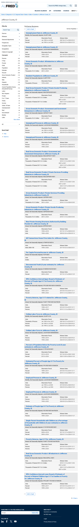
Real (3, 110)
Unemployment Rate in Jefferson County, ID (42, 33)
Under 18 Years (6, 105)
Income (4, 103)
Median (4, 115)
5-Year (3, 61)
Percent (4, 72)
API (50, 11)
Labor (3, 117)
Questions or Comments (50, 512)
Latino (3, 91)
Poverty (4, 63)
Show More (17, 119)
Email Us (6, 136)
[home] (10, 5)
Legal (45, 518)
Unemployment (6, 108)
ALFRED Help (47, 514)
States (26, 14)
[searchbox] (60, 5)
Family (3, 100)
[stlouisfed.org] (9, 2)
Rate (3, 80)
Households (5, 84)
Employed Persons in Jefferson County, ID (41, 378)
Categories (57, 11)
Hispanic (4, 82)
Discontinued (5, 112)
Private (4, 96)
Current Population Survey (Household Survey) (9, 88)
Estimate (4, 70)
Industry (4, 77)
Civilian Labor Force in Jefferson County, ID (41, 314)
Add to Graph (30, 29)
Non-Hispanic (5, 93)
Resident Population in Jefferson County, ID (42, 76)
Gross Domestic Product (8, 75)
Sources (66, 11)
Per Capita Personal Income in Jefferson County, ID (44, 252)
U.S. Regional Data (18, 14)
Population (5, 68)
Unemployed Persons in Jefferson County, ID (42, 123)
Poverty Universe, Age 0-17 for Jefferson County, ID (45, 439)
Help (5, 133)
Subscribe (35, 513)
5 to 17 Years (5, 98)
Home (3, 14)
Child (3, 65)
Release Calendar (41, 11)
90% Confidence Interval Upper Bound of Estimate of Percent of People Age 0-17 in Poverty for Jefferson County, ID (44, 281)
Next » (76, 498)
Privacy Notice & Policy (50, 522)
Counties (35, 14)
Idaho (30, 14)
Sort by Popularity (71, 28)
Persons (4, 58)
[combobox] (60, 5)
